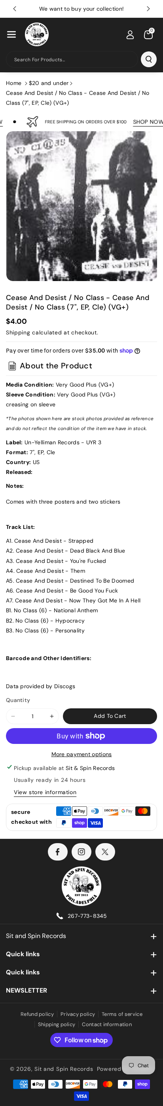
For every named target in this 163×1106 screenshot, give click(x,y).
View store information (45, 792)
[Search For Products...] (149, 59)
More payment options (81, 754)
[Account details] (130, 34)
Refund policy (37, 1014)
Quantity (18, 700)
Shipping (18, 332)
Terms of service (122, 1014)
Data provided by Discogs (40, 686)
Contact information (107, 1024)
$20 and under (49, 83)
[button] (11, 34)
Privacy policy (78, 1014)
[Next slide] (148, 8)
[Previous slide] (14, 8)
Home (13, 83)
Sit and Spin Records (36, 936)
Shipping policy (57, 1024)
